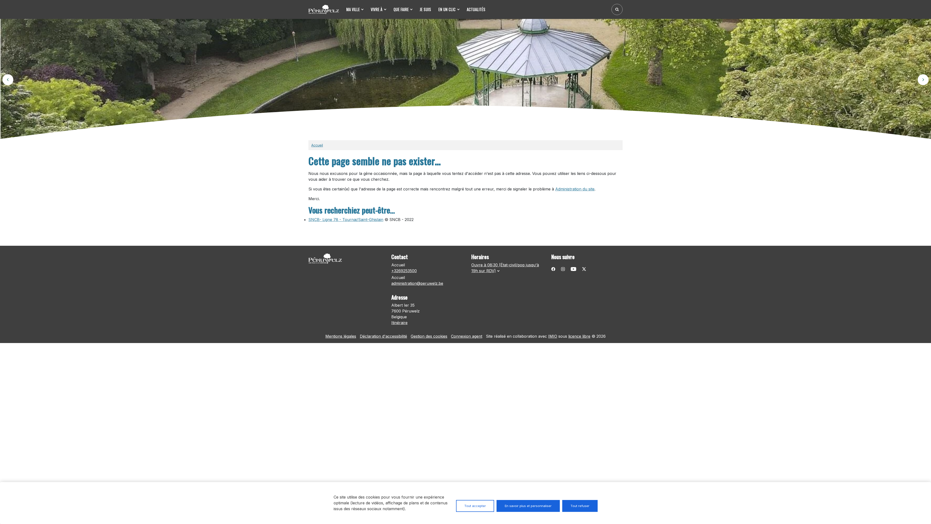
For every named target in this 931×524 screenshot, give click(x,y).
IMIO (552, 336)
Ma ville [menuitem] (353, 9)
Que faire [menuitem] (401, 9)
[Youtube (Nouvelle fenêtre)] (573, 269)
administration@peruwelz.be (417, 283)
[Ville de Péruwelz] (325, 9)
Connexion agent (466, 336)
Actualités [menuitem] (476, 9)
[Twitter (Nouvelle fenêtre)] (584, 269)
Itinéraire (399, 322)
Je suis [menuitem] (425, 9)
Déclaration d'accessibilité (383, 336)
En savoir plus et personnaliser (528, 506)
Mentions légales (340, 336)
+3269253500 (404, 270)
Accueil (317, 145)
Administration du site (574, 189)
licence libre (579, 336)
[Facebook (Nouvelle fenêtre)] (553, 269)
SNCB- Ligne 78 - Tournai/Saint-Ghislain (345, 219)
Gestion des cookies (429, 336)
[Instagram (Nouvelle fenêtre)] (563, 269)
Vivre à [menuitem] (376, 9)
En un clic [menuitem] (447, 9)
